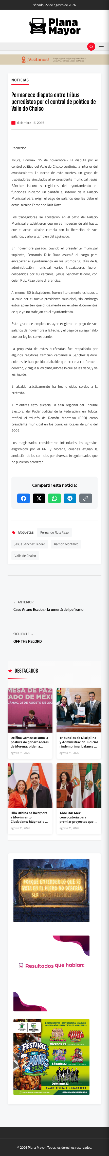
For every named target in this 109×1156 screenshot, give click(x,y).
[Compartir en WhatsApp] (54, 498)
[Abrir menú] (101, 47)
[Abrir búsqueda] (91, 47)
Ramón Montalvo (66, 544)
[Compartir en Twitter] (39, 498)
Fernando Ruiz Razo (54, 532)
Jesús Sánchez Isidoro (29, 544)
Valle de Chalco (25, 556)
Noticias (20, 80)
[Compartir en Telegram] (70, 498)
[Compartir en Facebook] (23, 498)
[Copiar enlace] (85, 498)
